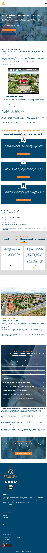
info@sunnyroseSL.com (10, 543)
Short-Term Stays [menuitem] (6, 519)
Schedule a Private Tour (24, 453)
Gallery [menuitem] (4, 520)
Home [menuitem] (4, 513)
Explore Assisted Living (23, 153)
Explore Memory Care (23, 176)
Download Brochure (9, 29)
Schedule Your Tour (9, 34)
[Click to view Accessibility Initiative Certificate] (7, 545)
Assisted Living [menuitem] (6, 517)
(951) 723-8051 (8, 541)
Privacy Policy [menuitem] (6, 529)
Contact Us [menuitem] (5, 528)
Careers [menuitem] (4, 526)
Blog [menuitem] (4, 524)
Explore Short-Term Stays (23, 199)
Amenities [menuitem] (5, 515)
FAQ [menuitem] (4, 522)
